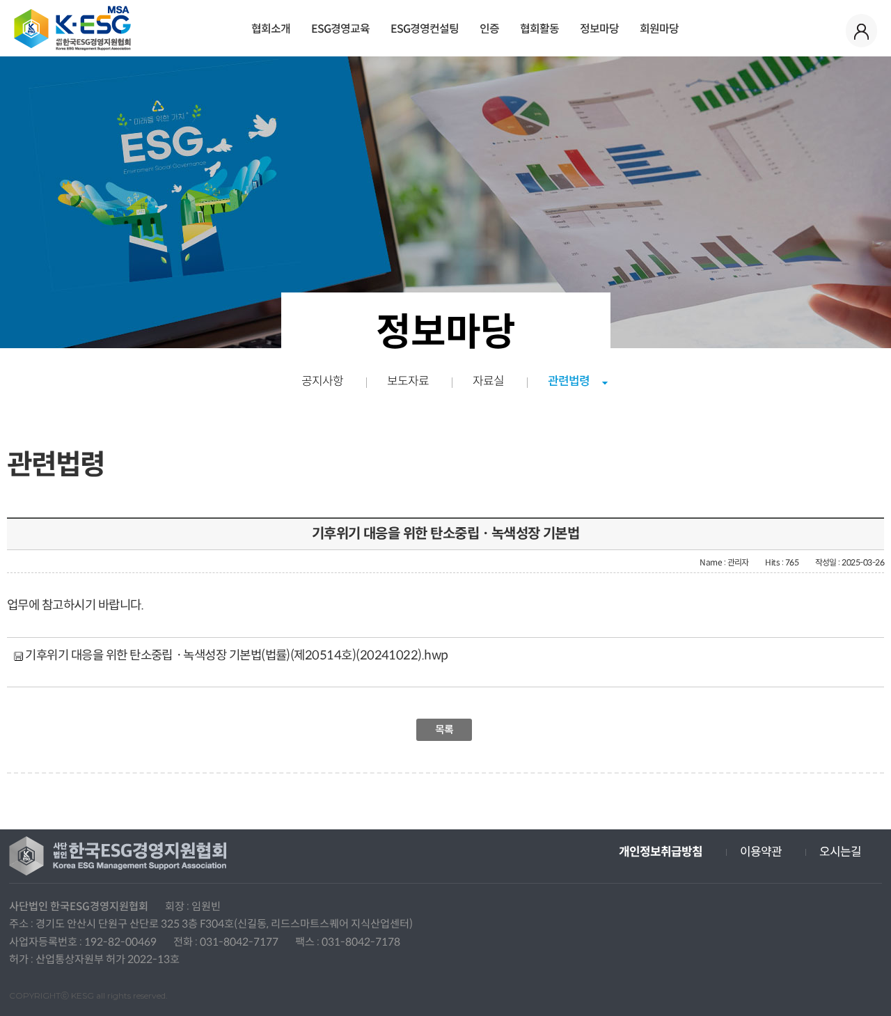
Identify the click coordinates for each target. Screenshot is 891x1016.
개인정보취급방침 (660, 852)
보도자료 (408, 381)
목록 (444, 729)
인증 (489, 29)
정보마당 (599, 29)
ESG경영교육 (340, 29)
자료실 (488, 381)
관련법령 (569, 381)
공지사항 (322, 381)
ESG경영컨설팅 (425, 29)
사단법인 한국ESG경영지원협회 (72, 28)
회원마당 (659, 29)
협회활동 (539, 29)
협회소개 (270, 29)
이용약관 (761, 852)
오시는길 (840, 852)
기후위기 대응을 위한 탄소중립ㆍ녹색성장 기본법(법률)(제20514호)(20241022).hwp (235, 655)
